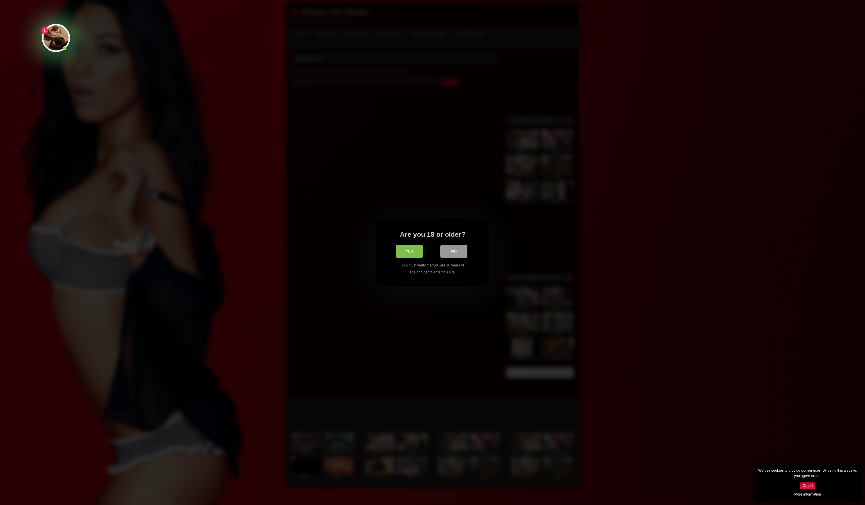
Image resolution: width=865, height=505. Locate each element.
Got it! (808, 486)
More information (807, 494)
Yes (409, 251)
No (454, 251)
